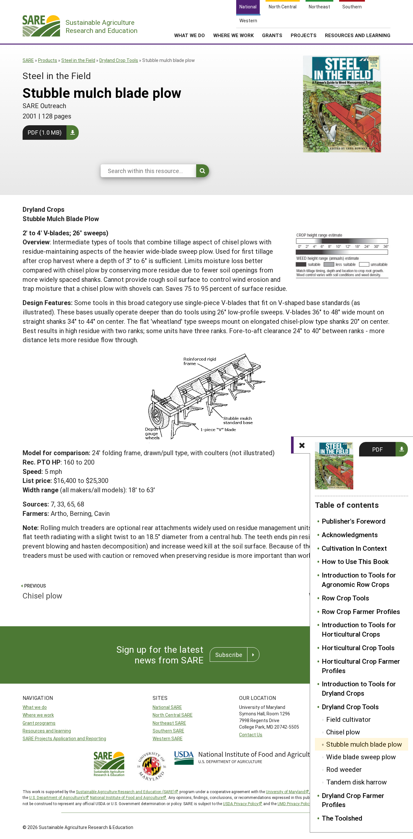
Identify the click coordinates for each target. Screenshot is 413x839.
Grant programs (39, 723)
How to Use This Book (355, 561)
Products (47, 60)
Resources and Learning (357, 35)
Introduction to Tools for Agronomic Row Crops (359, 579)
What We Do (189, 35)
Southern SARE (168, 731)
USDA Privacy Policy (240, 803)
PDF (377, 449)
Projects (304, 35)
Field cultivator (348, 719)
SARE (28, 60)
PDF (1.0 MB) (45, 132)
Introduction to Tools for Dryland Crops (359, 688)
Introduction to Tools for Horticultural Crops (359, 629)
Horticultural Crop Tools (358, 647)
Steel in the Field (78, 60)
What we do (35, 707)
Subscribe (228, 655)
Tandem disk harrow (356, 781)
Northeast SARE (169, 723)
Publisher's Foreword (354, 521)
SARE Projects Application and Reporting (64, 738)
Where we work (38, 715)
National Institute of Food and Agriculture (126, 797)
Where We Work (233, 35)
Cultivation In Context (354, 548)
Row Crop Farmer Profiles (361, 611)
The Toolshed (342, 818)
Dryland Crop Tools (118, 60)
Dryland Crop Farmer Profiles (353, 800)
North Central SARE (173, 715)
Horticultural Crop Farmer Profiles (361, 666)
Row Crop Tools (345, 597)
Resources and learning (47, 731)
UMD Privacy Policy (294, 803)
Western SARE (168, 738)
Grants (272, 35)
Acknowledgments (350, 534)
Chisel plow (343, 731)
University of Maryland (285, 791)
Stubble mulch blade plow (364, 744)
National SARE (167, 707)
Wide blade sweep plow (361, 756)
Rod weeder (344, 769)
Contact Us (250, 735)
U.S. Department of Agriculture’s (57, 797)
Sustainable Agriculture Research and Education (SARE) (125, 791)
